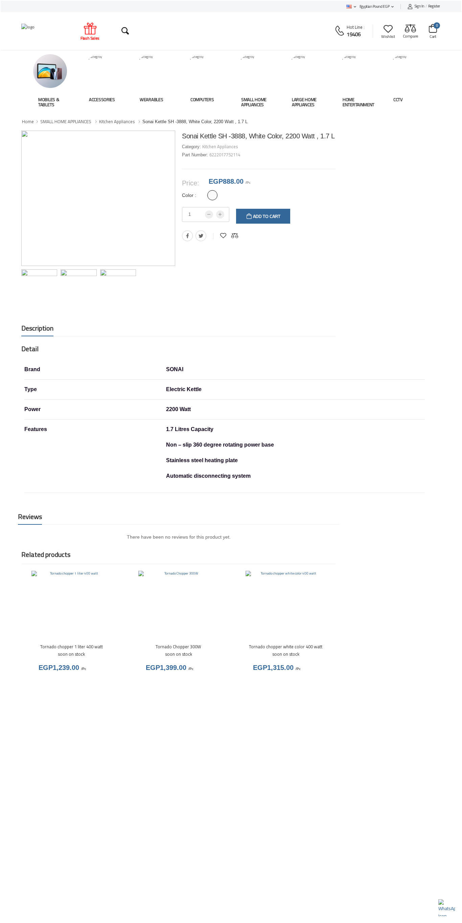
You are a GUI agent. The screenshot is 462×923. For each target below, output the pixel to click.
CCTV (398, 99)
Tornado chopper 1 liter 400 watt (71, 647)
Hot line (355, 27)
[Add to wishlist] (223, 236)
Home (28, 121)
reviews (30, 516)
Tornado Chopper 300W (178, 647)
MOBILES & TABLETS (48, 102)
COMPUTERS (202, 99)
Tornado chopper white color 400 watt (285, 647)
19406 (354, 34)
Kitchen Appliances (117, 121)
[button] (351, 6)
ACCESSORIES (102, 99)
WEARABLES (151, 99)
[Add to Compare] (235, 236)
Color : (189, 195)
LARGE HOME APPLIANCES (304, 102)
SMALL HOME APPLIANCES (254, 102)
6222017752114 (224, 155)
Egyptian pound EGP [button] (375, 6)
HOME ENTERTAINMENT (358, 102)
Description (37, 328)
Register (427, 6)
